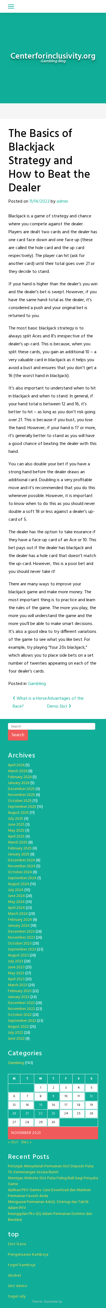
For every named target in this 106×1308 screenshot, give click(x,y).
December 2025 (21, 789)
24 (66, 1113)
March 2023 (17, 985)
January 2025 (18, 854)
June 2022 (16, 1038)
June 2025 (16, 824)
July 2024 (15, 890)
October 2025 (20, 801)
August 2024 (18, 884)
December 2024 (21, 860)
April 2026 (16, 765)
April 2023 (16, 979)
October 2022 (20, 1015)
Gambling (37, 684)
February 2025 (20, 848)
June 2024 (16, 896)
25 (78, 1113)
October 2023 (20, 943)
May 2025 (16, 830)
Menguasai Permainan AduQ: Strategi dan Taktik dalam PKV (48, 1205)
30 (53, 1122)
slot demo (17, 1286)
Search (18, 735)
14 (27, 1105)
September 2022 (22, 1021)
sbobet (14, 1275)
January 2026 (18, 783)
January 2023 (18, 997)
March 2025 (17, 842)
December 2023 (21, 931)
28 (27, 1122)
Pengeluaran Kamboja (28, 1254)
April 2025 (16, 836)
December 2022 (21, 1003)
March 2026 (17, 771)
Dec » (26, 1142)
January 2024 (19, 925)
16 (53, 1105)
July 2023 (15, 961)
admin (62, 201)
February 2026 (20, 777)
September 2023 (22, 949)
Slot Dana (17, 1244)
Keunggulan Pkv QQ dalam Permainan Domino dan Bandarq (50, 1217)
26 (91, 1113)
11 (78, 1096)
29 (40, 1122)
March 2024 (18, 914)
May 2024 (16, 902)
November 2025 (21, 795)
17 (65, 1105)
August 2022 (18, 1027)
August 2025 (18, 813)
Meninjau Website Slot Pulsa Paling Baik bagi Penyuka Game (53, 1181)
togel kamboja (22, 1265)
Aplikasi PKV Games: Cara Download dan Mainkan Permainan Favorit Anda (49, 1193)
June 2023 (16, 967)
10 (65, 1096)
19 (91, 1105)
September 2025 (22, 807)
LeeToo (68, 1302)
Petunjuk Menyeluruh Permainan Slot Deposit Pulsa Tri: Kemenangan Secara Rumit (51, 1169)
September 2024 (22, 878)
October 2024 (20, 872)
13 (14, 1105)
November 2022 (21, 1009)
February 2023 (20, 991)
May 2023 (16, 973)
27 (14, 1122)
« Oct (13, 1142)
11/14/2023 (39, 201)
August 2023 (18, 955)
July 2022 (15, 1032)
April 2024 (16, 908)
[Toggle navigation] (11, 6)
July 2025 (15, 818)
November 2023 (21, 937)
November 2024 (21, 866)
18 (78, 1105)
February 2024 (20, 920)
